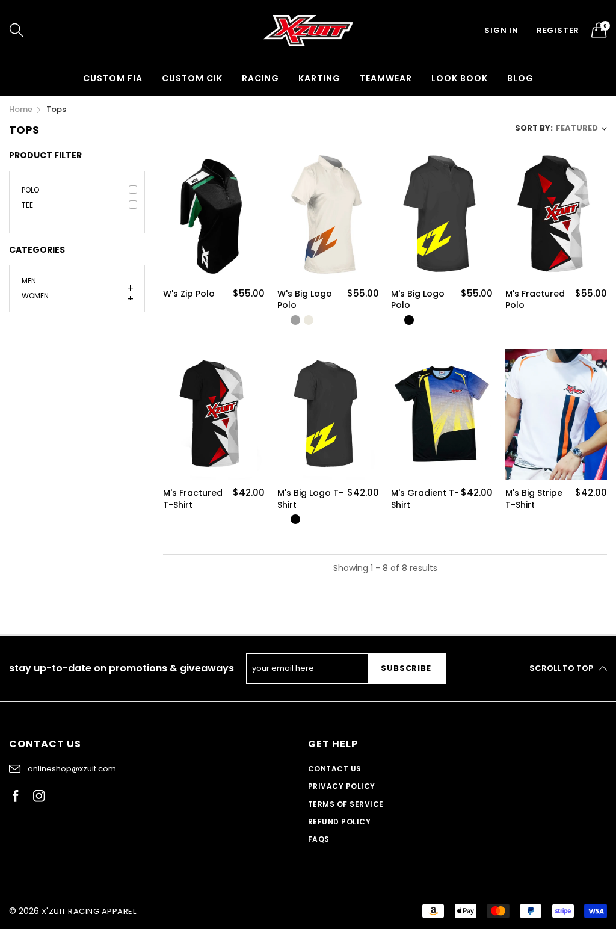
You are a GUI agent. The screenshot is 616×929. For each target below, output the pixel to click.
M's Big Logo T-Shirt (310, 499)
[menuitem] (112, 78)
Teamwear (386, 78)
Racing (260, 78)
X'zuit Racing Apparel (89, 911)
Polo (30, 190)
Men (29, 281)
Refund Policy (339, 821)
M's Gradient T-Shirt (425, 499)
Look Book (459, 78)
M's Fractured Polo (535, 300)
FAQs (319, 839)
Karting (319, 78)
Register (558, 30)
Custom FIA (113, 78)
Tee (27, 205)
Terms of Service (346, 804)
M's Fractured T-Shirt (193, 499)
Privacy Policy (341, 786)
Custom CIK (192, 78)
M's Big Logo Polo (418, 300)
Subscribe (406, 668)
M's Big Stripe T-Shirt (533, 499)
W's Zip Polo (189, 294)
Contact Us (335, 769)
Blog (520, 78)
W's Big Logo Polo (304, 300)
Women (35, 295)
